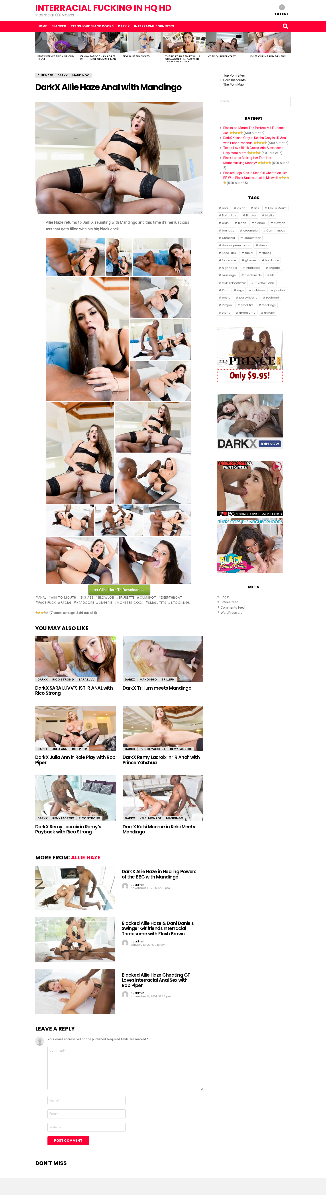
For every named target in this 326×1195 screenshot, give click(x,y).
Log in (225, 597)
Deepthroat (171, 597)
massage (229, 275)
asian (241, 208)
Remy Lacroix (181, 749)
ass (256, 208)
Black (242, 223)
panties (279, 290)
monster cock (130, 602)
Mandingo (148, 679)
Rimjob (227, 305)
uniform (269, 313)
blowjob (106, 597)
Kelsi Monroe (150, 818)
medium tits (253, 275)
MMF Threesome (234, 283)
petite (226, 297)
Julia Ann (59, 749)
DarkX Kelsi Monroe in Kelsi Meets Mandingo (159, 829)
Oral (225, 290)
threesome (247, 313)
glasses (250, 260)
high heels (229, 268)
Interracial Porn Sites (154, 26)
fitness (266, 253)
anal (42, 597)
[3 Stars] (42, 612)
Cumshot (148, 597)
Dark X (124, 26)
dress (263, 245)
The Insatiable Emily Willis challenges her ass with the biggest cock (182, 58)
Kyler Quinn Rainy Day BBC (268, 56)
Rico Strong (63, 679)
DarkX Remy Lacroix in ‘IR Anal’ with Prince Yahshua (161, 760)
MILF (273, 275)
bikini (225, 223)
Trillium (168, 679)
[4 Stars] (44, 612)
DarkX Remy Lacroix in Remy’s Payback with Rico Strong (68, 829)
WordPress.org (231, 613)
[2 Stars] (39, 612)
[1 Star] (36, 612)
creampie (250, 230)
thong (226, 313)
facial (66, 602)
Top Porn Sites (234, 75)
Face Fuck (47, 602)
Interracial (253, 268)
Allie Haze (85, 857)
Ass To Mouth (63, 597)
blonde (260, 223)
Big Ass (87, 597)
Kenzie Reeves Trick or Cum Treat (55, 57)
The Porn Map (233, 85)
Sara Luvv (86, 679)
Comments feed (233, 607)
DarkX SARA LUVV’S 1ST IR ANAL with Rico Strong (74, 690)
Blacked (58, 26)
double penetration (236, 245)
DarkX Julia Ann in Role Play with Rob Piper (75, 760)
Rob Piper (79, 749)
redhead (272, 297)
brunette (127, 597)
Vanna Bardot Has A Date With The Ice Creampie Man (98, 57)
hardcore (85, 602)
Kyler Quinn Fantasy (222, 56)
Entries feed (229, 602)
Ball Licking (229, 215)
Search (285, 26)
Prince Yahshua (152, 749)
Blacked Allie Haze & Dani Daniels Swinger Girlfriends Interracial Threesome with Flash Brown (158, 928)
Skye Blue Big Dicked (136, 56)
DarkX (42, 679)
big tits (269, 215)
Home (42, 26)
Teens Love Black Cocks (92, 26)
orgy (240, 290)
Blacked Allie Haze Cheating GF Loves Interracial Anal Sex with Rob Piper (156, 980)
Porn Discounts (234, 80)
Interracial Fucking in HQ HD (103, 8)
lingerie (105, 602)
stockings (180, 602)
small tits (157, 602)
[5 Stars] (47, 612)
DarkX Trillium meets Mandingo (157, 688)
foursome (229, 260)
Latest (282, 13)
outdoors (259, 290)
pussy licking (248, 297)
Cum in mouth (276, 230)
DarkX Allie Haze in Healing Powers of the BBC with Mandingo (159, 874)
